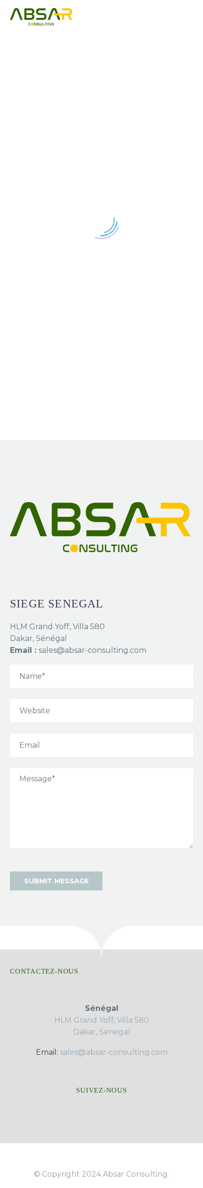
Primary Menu (184, 16)
